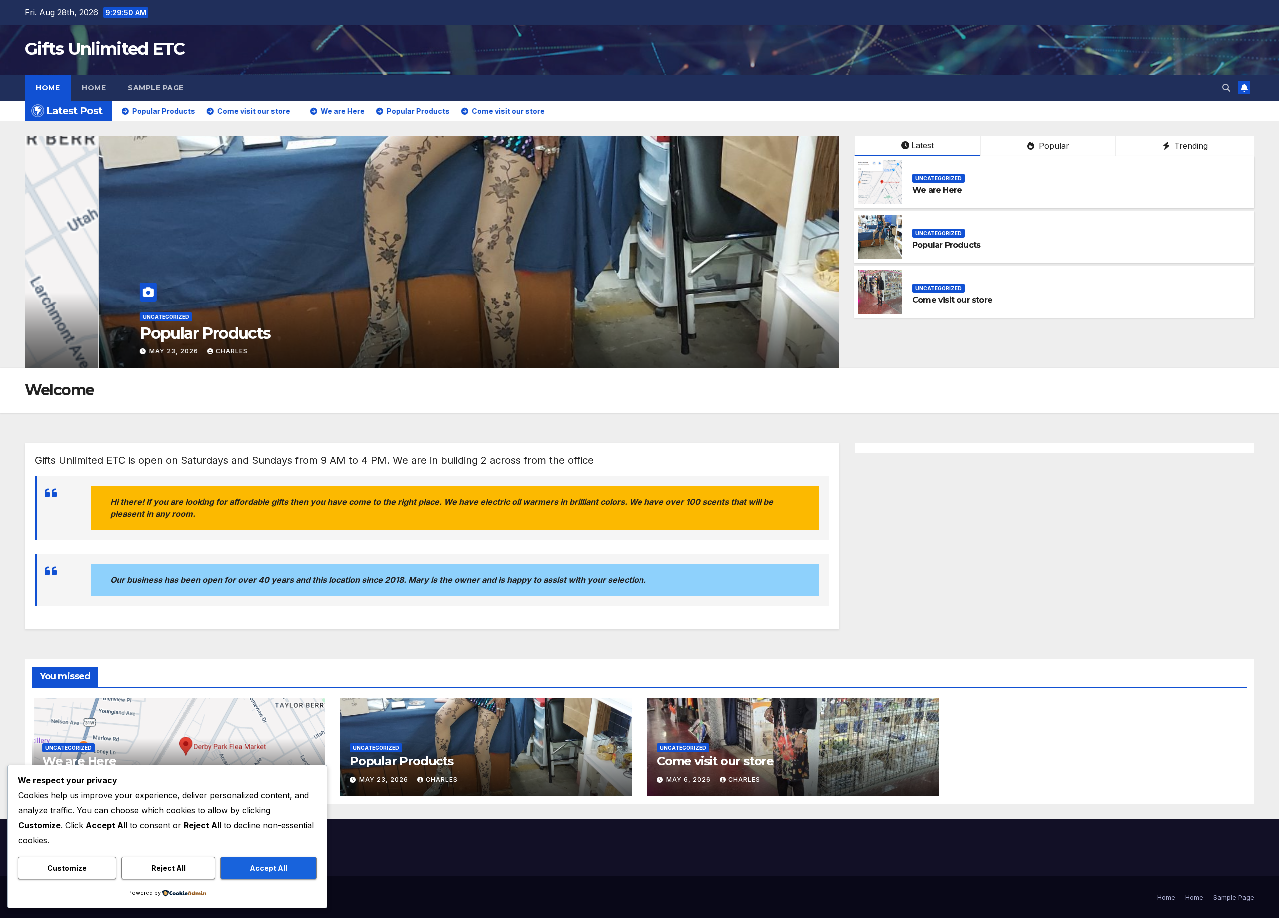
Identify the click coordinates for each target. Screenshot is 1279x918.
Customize (67, 868)
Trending (1190, 146)
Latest (922, 145)
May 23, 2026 (100, 351)
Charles (158, 351)
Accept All (268, 868)
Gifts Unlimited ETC (105, 48)
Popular (1052, 146)
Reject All (168, 868)
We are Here (112, 333)
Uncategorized (92, 317)
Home (48, 87)
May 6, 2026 (689, 779)
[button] (1226, 88)
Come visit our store (952, 300)
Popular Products (946, 245)
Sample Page (156, 87)
